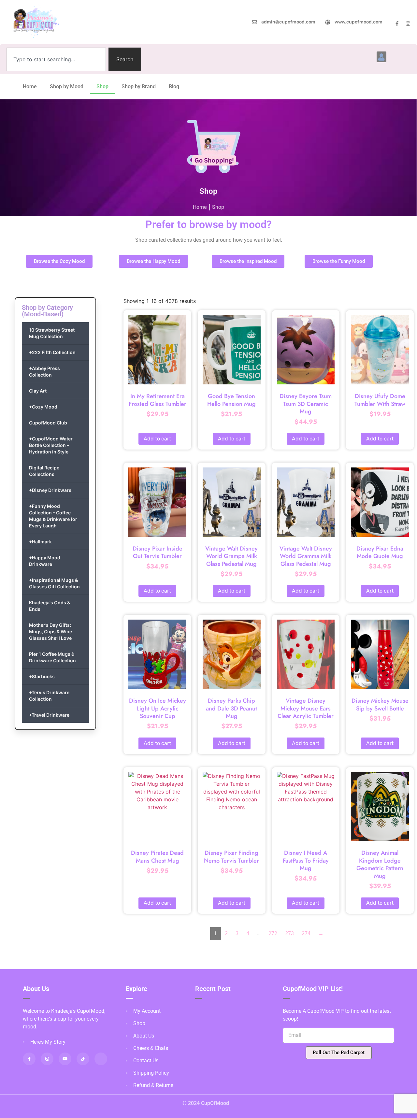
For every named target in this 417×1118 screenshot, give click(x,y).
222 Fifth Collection (52, 352)
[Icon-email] (100, 1059)
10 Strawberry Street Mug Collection (52, 333)
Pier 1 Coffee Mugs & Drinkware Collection (52, 657)
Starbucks (42, 676)
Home (30, 86)
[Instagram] (408, 23)
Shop (102, 86)
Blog (174, 86)
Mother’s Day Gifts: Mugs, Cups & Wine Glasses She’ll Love (50, 631)
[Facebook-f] (397, 23)
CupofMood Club (48, 422)
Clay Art (38, 391)
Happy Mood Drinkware (44, 561)
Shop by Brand (139, 86)
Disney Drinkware (50, 490)
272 (272, 933)
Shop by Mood (66, 86)
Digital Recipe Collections (44, 471)
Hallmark (40, 541)
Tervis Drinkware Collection (49, 696)
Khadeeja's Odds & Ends (49, 606)
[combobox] (56, 59)
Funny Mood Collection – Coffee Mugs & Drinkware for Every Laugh (53, 515)
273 (289, 933)
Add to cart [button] (157, 439)
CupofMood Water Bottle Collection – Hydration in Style (51, 445)
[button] (381, 56)
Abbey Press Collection (44, 372)
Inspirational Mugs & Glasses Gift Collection (54, 583)
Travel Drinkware (49, 715)
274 (306, 933)
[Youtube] (65, 1059)
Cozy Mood (43, 406)
